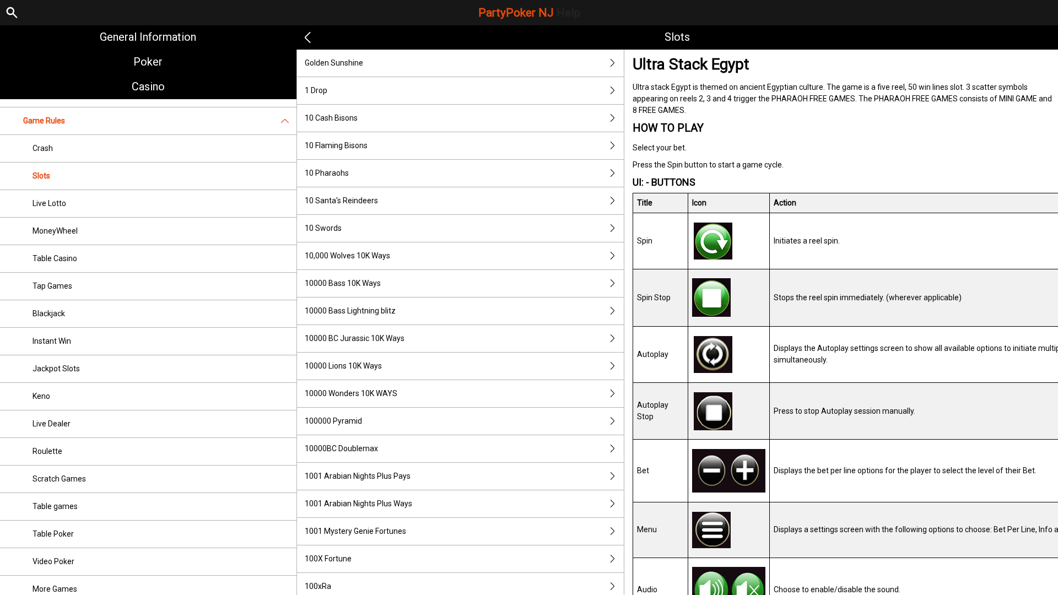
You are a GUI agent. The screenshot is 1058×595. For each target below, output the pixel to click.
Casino (148, 86)
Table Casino (55, 258)
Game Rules (44, 120)
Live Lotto (49, 203)
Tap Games (52, 286)
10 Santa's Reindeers (341, 200)
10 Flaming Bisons (336, 145)
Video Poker (53, 561)
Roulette (47, 451)
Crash (43, 148)
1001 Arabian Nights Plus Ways (358, 503)
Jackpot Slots (56, 368)
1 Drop (316, 90)
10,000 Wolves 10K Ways (347, 255)
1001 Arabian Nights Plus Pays (358, 476)
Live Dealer (52, 423)
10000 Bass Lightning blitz (350, 310)
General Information (148, 37)
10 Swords (323, 228)
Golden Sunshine (334, 62)
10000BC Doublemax (341, 448)
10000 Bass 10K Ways (343, 283)
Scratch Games (59, 478)
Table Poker (53, 533)
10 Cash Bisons (331, 117)
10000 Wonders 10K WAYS (351, 393)
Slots (41, 175)
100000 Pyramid (333, 420)
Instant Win (52, 341)
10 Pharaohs (327, 173)
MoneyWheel (55, 230)
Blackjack (49, 313)
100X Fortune (328, 558)
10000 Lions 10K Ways (343, 365)
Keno (41, 396)
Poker (148, 61)
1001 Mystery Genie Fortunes (355, 531)
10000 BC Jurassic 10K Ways (354, 338)
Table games (55, 506)
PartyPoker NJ (529, 12)
